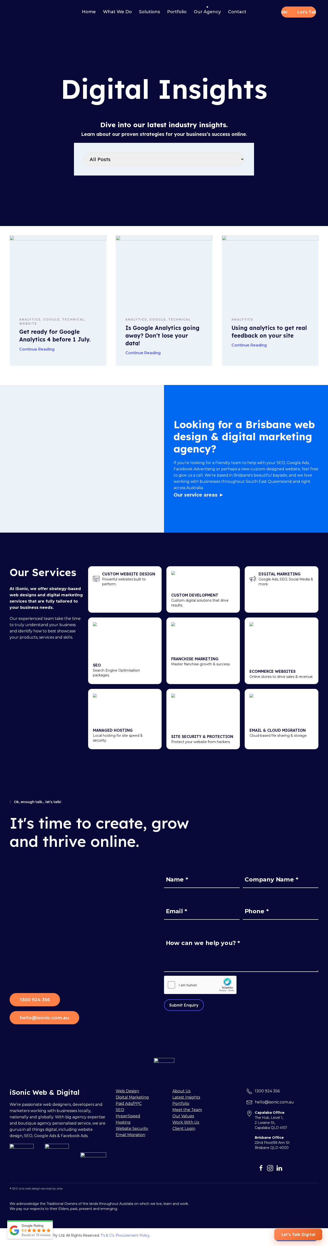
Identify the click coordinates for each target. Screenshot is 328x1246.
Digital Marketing (132, 1097)
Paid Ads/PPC (129, 1103)
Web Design (127, 1091)
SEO (281, 462)
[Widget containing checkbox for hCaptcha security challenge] (200, 985)
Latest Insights (186, 1097)
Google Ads (298, 462)
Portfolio (177, 11)
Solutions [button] (149, 11)
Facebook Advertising (194, 469)
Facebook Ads (74, 1135)
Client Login (183, 1128)
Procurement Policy (133, 1235)
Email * (176, 911)
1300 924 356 (35, 999)
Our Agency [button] (207, 11)
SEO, (29, 1135)
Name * (177, 879)
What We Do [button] (117, 11)
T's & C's (107, 1235)
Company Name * (271, 879)
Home (89, 11)
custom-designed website (275, 469)
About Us (181, 1091)
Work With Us (185, 1122)
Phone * (256, 911)
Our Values (183, 1116)
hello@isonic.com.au (44, 1017)
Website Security (132, 1128)
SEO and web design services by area (37, 1188)
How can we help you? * (203, 942)
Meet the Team (187, 1110)
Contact (237, 11)
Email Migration (130, 1135)
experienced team (36, 618)
